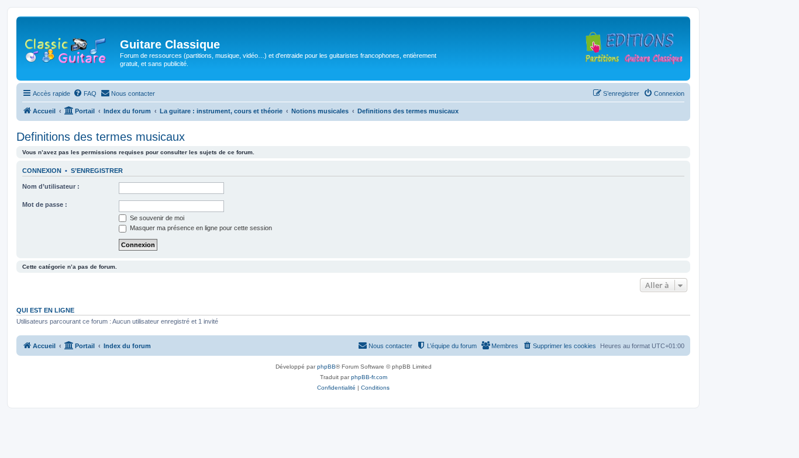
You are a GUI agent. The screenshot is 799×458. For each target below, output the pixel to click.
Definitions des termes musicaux (100, 136)
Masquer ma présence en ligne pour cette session (200, 227)
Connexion (41, 170)
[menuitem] (85, 93)
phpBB (326, 366)
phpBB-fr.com (369, 377)
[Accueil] (69, 48)
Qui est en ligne (45, 310)
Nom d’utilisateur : (51, 186)
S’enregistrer (97, 170)
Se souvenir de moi (156, 217)
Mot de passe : (44, 204)
